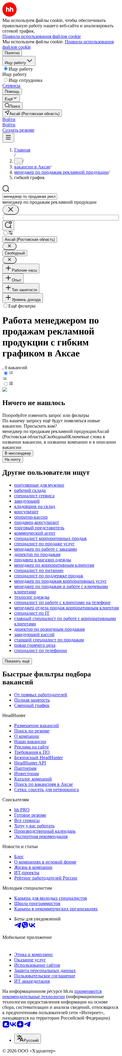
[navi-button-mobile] (8, 138)
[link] (12, 105)
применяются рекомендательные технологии (52, 994)
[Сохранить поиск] (8, 225)
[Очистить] (10, 210)
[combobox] (29, 196)
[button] (8, 119)
